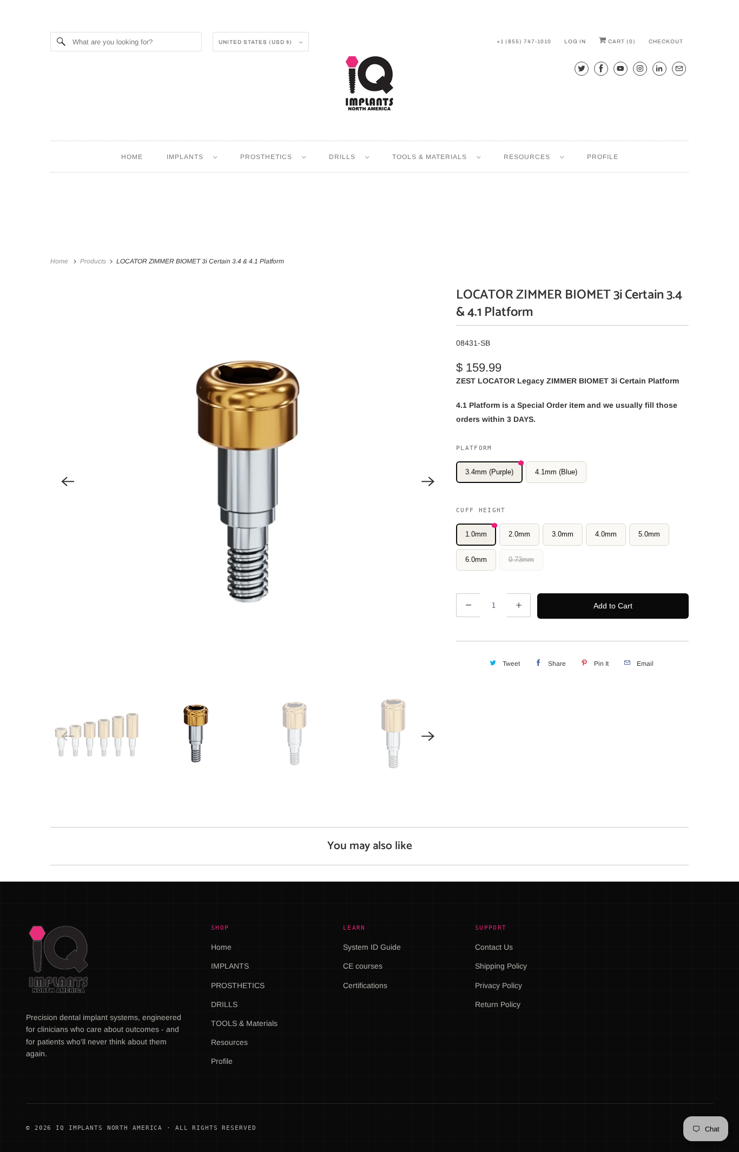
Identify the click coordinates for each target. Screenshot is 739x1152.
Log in (575, 41)
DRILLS (344, 157)
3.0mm (562, 534)
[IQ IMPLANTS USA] (369, 85)
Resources (529, 157)
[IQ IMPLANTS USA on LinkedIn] (659, 68)
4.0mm (606, 534)
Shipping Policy (501, 966)
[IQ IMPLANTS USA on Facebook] (601, 68)
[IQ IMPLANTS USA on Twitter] (582, 68)
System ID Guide (372, 947)
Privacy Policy (498, 985)
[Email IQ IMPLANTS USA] (679, 68)
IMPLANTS (187, 157)
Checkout (666, 41)
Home (132, 157)
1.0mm (476, 534)
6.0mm (476, 559)
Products (94, 261)
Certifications (365, 985)
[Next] (428, 481)
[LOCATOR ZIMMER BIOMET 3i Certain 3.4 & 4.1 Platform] (248, 481)
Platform (474, 448)
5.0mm (649, 534)
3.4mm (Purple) (489, 472)
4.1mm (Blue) (556, 472)
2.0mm (519, 534)
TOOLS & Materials (431, 157)
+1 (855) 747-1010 (524, 41)
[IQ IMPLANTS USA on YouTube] (620, 68)
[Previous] (68, 481)
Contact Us (494, 947)
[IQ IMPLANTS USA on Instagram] (640, 68)
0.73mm (521, 559)
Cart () (621, 41)
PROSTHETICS (268, 157)
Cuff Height (481, 510)
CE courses (362, 966)
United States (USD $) (256, 42)
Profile (602, 157)
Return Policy (497, 1004)
